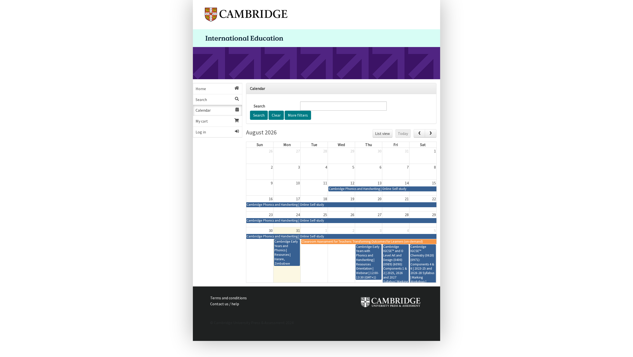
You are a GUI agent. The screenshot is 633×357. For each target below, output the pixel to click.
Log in (201, 131)
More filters (298, 115)
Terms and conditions (228, 297)
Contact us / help (224, 303)
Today (403, 133)
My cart (202, 121)
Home (201, 88)
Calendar (203, 110)
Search (201, 99)
